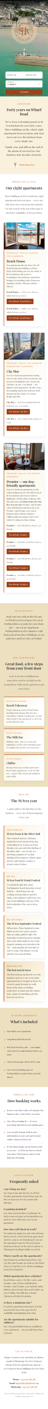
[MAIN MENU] (43, 5)
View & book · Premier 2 (18, 551)
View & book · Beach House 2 (20, 318)
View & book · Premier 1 (18, 535)
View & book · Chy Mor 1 (18, 411)
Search (25, 92)
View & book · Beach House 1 (20, 301)
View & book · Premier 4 (18, 584)
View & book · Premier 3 (18, 568)
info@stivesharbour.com (27, 1383)
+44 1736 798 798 (27, 1379)
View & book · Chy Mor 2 (18, 428)
